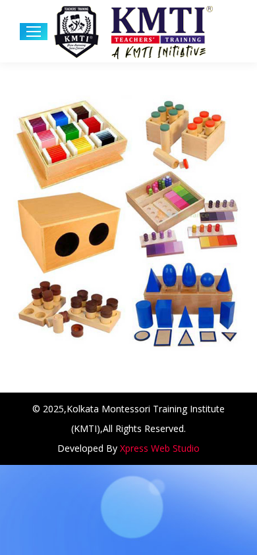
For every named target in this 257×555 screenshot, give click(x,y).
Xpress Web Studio (160, 448)
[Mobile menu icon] (33, 31)
